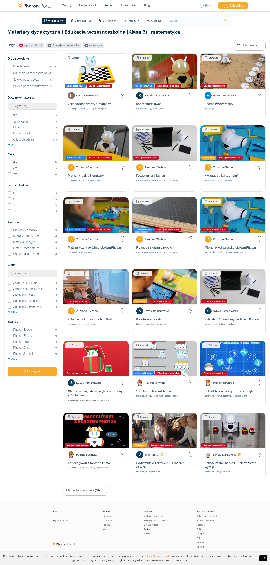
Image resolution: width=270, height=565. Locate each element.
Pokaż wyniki (32, 371)
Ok (263, 558)
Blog (147, 5)
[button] (32, 67)
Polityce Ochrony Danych (157, 556)
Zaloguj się (237, 6)
